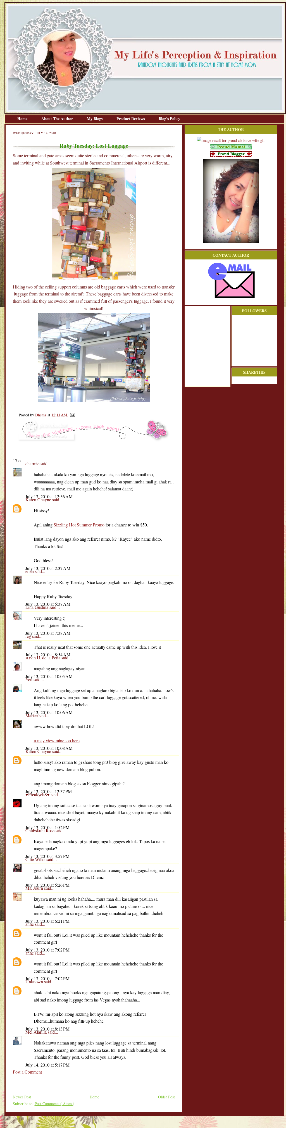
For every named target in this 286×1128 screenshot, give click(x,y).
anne (30, 924)
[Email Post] (71, 415)
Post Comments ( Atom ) (54, 1103)
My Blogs (95, 118)
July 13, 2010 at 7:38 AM (47, 633)
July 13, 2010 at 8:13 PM (47, 1029)
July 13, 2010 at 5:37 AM (47, 604)
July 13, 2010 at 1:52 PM (47, 827)
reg (28, 636)
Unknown (34, 981)
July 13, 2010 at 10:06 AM (49, 712)
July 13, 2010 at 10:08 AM (49, 748)
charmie (32, 463)
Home (22, 118)
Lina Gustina (37, 607)
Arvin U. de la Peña (43, 657)
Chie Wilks (35, 859)
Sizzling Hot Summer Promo (79, 525)
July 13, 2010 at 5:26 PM (47, 885)
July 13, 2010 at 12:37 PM (48, 791)
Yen (29, 679)
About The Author (57, 118)
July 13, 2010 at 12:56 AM (49, 496)
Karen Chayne (38, 499)
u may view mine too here (57, 740)
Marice (32, 715)
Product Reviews (131, 118)
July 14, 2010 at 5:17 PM (47, 1065)
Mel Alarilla (36, 1032)
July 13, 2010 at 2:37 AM (47, 568)
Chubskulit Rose (40, 830)
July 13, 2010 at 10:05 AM (49, 676)
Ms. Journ (34, 888)
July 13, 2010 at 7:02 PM (47, 950)
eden (30, 571)
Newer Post (22, 1097)
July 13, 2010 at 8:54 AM (47, 654)
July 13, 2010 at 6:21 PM (47, 921)
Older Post (166, 1097)
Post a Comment (27, 1072)
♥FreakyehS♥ (38, 794)
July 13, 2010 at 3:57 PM (47, 856)
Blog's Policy (169, 118)
